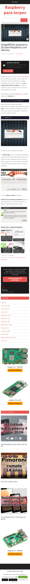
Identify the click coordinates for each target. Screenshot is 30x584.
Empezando (4, 315)
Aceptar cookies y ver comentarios (15, 279)
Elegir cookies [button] (13, 579)
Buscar (24, 20)
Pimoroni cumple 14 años (9, 482)
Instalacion (4, 321)
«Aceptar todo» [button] (23, 577)
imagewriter (4, 259)
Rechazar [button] (5, 579)
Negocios (3, 328)
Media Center (5, 325)
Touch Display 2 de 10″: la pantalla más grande (13, 518)
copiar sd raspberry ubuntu (18, 257)
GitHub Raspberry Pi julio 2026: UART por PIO (14, 445)
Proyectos (4, 331)
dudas (2, 312)
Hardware (4, 318)
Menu (16, 2)
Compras (3, 309)
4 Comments (19, 53)
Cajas (2, 302)
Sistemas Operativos (7, 337)
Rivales (3, 334)
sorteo (3, 340)
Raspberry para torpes (15, 10)
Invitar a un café (8, 70)
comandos (11, 255)
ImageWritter (17, 94)
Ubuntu (26, 76)
